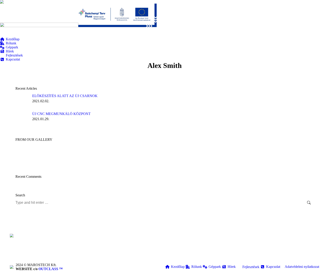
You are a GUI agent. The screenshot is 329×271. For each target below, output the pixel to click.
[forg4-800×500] (144, 154)
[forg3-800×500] (213, 154)
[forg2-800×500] (127, 154)
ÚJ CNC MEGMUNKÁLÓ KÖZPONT (61, 114)
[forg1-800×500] (162, 154)
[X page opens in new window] (100, 253)
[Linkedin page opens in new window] (106, 253)
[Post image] (22, 100)
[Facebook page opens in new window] (93, 253)
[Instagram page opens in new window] (113, 253)
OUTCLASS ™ (50, 269)
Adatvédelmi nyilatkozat (302, 267)
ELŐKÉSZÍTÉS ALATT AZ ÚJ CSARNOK (65, 96)
